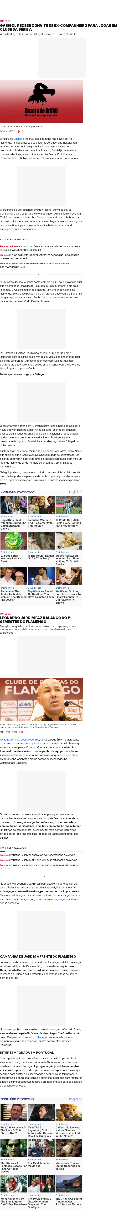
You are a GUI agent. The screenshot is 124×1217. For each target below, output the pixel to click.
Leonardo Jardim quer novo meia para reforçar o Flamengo (43, 860)
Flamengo (60, 899)
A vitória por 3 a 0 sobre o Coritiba (19, 739)
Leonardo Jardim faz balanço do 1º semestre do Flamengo (42, 855)
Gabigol (18, 138)
